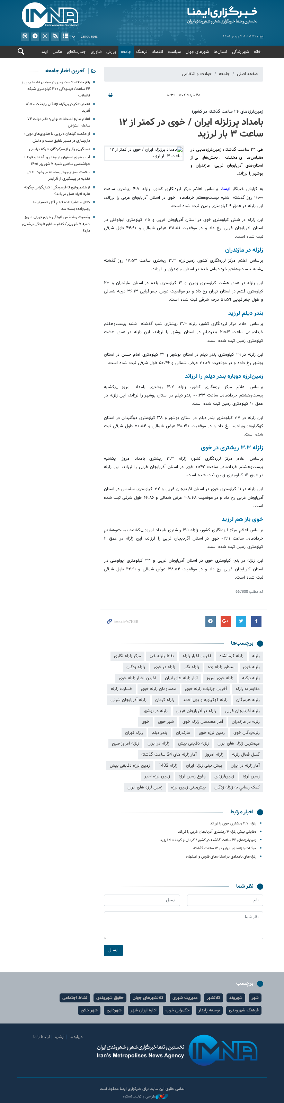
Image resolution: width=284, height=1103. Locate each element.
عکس (57, 52)
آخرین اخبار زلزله (197, 656)
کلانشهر (213, 997)
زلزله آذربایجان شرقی (128, 700)
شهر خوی (166, 721)
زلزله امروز (214, 754)
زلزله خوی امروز (219, 678)
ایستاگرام (45, 36)
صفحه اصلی (247, 74)
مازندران (183, 732)
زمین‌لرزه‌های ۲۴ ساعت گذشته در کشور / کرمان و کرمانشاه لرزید (208, 840)
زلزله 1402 (168, 765)
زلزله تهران (134, 732)
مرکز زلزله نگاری (127, 656)
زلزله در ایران (158, 743)
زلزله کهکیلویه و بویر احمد (205, 700)
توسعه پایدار (209, 1010)
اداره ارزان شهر (144, 1010)
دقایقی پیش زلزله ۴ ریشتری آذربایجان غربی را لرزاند (217, 832)
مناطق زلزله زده (221, 667)
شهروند (235, 997)
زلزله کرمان (164, 700)
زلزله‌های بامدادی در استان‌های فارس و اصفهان (221, 857)
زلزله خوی (251, 667)
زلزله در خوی (164, 667)
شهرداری (114, 1010)
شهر (255, 997)
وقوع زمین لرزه (192, 776)
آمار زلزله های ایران (181, 678)
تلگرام (35, 36)
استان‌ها (220, 52)
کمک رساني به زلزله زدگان (237, 787)
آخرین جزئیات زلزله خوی (206, 688)
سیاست (174, 52)
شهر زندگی (240, 52)
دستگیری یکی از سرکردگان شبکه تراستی (59, 149)
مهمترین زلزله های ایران (239, 743)
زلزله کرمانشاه (231, 656)
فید (55, 36)
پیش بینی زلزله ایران (204, 765)
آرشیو (65, 36)
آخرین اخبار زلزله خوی (137, 678)
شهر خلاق (89, 1010)
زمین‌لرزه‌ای (224, 776)
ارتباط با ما (41, 1037)
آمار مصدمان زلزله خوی (203, 721)
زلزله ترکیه (251, 678)
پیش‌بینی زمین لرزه (188, 787)
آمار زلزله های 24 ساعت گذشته (169, 754)
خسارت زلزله (121, 688)
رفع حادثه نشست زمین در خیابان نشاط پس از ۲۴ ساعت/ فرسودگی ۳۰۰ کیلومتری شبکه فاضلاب (55, 89)
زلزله (256, 656)
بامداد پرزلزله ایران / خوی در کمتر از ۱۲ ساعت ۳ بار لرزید (191, 128)
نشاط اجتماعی (74, 997)
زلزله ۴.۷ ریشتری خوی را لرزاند (233, 823)
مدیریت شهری (185, 997)
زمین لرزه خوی (212, 732)
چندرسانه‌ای (76, 52)
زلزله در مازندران (246, 721)
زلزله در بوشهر (155, 711)
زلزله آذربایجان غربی (242, 711)
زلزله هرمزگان (248, 700)
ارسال (113, 950)
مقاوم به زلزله (248, 688)
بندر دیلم (159, 732)
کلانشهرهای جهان (148, 997)
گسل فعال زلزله (246, 754)
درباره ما (76, 1037)
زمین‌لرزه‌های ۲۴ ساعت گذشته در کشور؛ (227, 111)
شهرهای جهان (197, 52)
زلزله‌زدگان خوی (246, 732)
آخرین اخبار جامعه (65, 71)
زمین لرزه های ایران (144, 787)
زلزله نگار (191, 667)
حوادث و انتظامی (197, 74)
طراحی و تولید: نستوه (139, 1097)
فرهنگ (141, 52)
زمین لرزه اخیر (157, 776)
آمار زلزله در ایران (245, 765)
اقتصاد (157, 52)
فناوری (96, 52)
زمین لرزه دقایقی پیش (130, 765)
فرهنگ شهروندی (244, 1010)
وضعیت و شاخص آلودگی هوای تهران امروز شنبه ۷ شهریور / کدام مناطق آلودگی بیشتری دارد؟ (56, 223)
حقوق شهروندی (110, 997)
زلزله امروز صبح (125, 743)
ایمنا (204, 15)
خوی (145, 721)
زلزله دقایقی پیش (193, 743)
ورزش (111, 52)
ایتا (25, 36)
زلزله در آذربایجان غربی (196, 711)
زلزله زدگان (135, 667)
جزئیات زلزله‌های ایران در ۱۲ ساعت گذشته (224, 848)
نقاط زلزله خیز (162, 656)
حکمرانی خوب (177, 1010)
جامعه (126, 52)
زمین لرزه (251, 776)
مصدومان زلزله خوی (158, 688)
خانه (257, 52)
